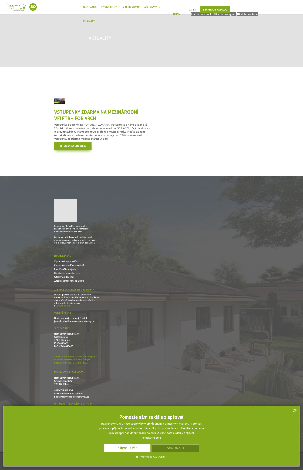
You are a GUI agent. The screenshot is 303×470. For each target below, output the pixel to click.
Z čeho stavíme (131, 7)
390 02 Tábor (61, 384)
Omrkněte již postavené (67, 273)
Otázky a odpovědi (64, 276)
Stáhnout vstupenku (74, 145)
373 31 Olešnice (62, 340)
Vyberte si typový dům (66, 261)
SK (194, 9)
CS (190, 9)
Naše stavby (150, 7)
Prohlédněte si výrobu (65, 269)
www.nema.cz (63, 305)
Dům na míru (90, 7)
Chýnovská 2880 (63, 380)
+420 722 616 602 (63, 390)
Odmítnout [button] (175, 448)
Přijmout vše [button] (127, 448)
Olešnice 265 (61, 336)
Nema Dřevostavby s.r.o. (67, 333)
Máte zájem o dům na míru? (69, 265)
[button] (151, 456)
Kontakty (89, 21)
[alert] (151, 436)
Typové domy (109, 7)
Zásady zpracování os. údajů (69, 280)
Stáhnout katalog (215, 9)
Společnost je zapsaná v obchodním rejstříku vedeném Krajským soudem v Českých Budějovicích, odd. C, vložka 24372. (75, 359)
